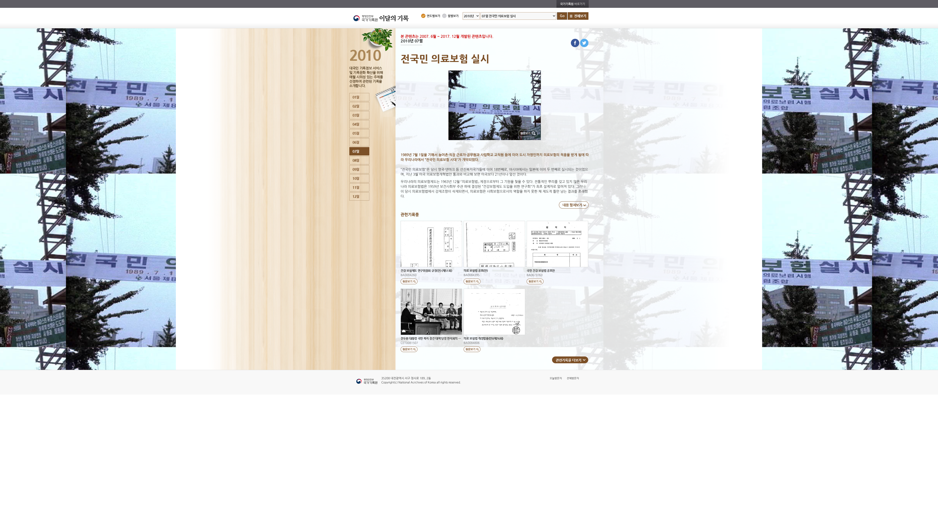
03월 (355, 115)
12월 (355, 196)
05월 (355, 133)
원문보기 (525, 133)
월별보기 (453, 16)
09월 (355, 169)
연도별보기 (433, 16)
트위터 (584, 43)
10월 (355, 178)
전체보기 (580, 16)
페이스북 (575, 43)
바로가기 (572, 3)
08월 (355, 160)
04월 (355, 124)
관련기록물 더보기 (568, 360)
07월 (355, 151)
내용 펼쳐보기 (572, 205)
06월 (355, 142)
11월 (355, 187)
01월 (355, 97)
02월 (355, 106)
